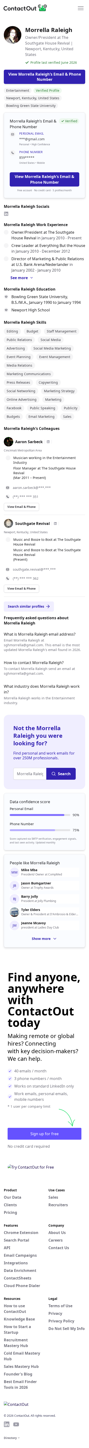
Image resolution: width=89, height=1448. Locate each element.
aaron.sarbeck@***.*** (32, 487)
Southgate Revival (32, 523)
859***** (26, 157)
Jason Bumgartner (36, 883)
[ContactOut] (27, 7)
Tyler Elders (30, 910)
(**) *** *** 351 (25, 496)
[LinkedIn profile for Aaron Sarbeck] (48, 441)
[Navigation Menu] (80, 8)
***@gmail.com (32, 139)
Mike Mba (29, 870)
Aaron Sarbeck (29, 441)
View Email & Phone (21, 507)
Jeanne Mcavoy (33, 923)
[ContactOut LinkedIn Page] (6, 1424)
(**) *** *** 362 (25, 578)
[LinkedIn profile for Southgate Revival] (55, 523)
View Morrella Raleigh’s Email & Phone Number (44, 179)
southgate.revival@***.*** (34, 569)
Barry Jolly (29, 896)
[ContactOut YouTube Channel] (16, 1424)
